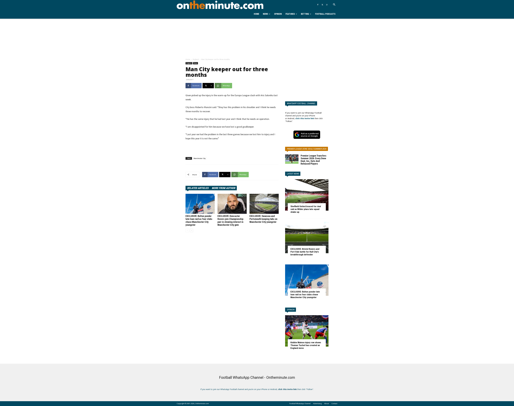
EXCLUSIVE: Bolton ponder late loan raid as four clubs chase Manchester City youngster (199, 220)
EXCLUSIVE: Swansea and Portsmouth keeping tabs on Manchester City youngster (263, 219)
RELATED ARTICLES (198, 188)
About (326, 403)
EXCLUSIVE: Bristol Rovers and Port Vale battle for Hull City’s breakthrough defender (304, 252)
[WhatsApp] (327, 4)
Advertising (317, 403)
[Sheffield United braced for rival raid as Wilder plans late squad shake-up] (306, 195)
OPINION (290, 309)
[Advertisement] (257, 38)
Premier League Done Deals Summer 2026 (306, 149)
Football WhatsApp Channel (300, 403)
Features (290, 14)
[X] (322, 4)
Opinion (278, 14)
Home (256, 14)
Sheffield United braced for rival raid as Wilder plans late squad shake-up (305, 209)
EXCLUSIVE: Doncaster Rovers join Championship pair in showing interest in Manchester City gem (230, 220)
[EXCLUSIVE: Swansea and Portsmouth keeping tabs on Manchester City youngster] (264, 204)
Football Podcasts (325, 14)
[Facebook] (318, 4)
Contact (334, 403)
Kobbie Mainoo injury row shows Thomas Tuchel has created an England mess (305, 345)
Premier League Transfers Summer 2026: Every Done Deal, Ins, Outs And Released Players (313, 159)
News (265, 14)
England (196, 59)
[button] (334, 5)
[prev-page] (187, 230)
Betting (305, 14)
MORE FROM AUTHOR (223, 188)
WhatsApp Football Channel (301, 103)
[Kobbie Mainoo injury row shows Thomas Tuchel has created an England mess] (306, 331)
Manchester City (200, 158)
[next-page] (191, 230)
